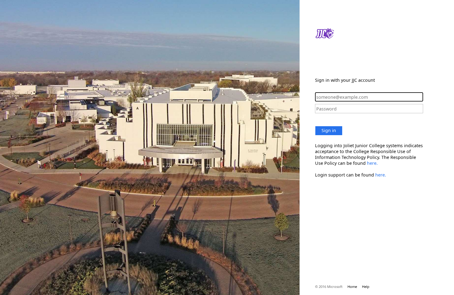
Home (352, 286)
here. (372, 163)
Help (365, 286)
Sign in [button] (329, 130)
